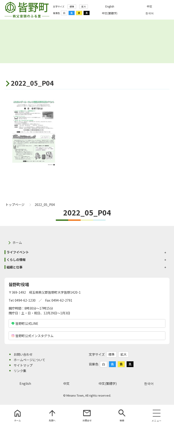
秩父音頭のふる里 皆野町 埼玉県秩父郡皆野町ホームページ (27, 10)
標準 (72, 6)
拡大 (83, 6)
